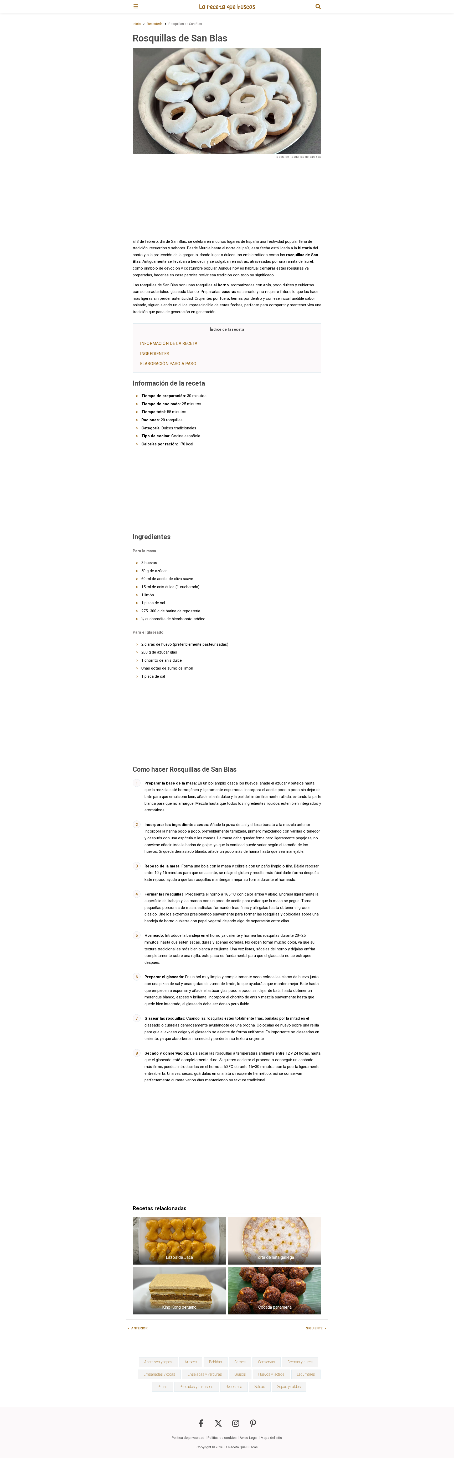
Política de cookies (222, 1438)
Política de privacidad (188, 1438)
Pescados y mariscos (196, 1387)
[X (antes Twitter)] (218, 1426)
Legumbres (306, 1374)
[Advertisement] (227, 198)
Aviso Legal (248, 1438)
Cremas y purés (300, 1362)
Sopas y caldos (289, 1387)
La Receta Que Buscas (241, 1447)
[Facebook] (201, 1426)
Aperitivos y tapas (158, 1362)
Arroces (191, 1362)
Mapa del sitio (271, 1438)
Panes (162, 1387)
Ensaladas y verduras (205, 1374)
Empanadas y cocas (159, 1374)
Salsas (260, 1387)
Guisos (240, 1374)
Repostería (234, 1387)
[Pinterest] (253, 1426)
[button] (318, 6)
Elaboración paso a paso (168, 363)
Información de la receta (168, 343)
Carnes (240, 1362)
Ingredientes (154, 353)
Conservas (266, 1362)
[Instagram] (235, 1426)
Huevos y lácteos (271, 1374)
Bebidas (215, 1362)
